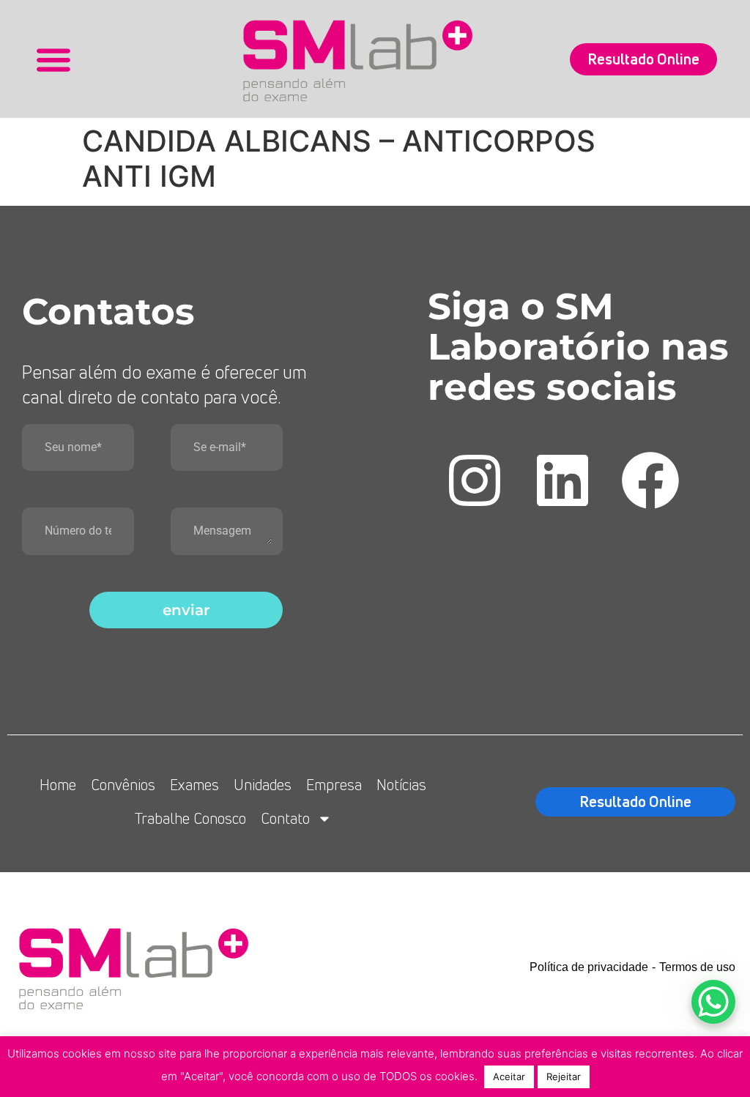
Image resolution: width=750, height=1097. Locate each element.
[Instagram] (475, 480)
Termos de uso (697, 967)
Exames (194, 785)
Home (58, 785)
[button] (53, 58)
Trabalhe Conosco (190, 818)
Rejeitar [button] (563, 1076)
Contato (285, 818)
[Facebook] (650, 480)
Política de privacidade (589, 967)
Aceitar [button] (509, 1076)
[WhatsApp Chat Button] (713, 1002)
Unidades (263, 785)
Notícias (401, 785)
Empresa (334, 785)
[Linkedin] (562, 480)
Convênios (123, 785)
